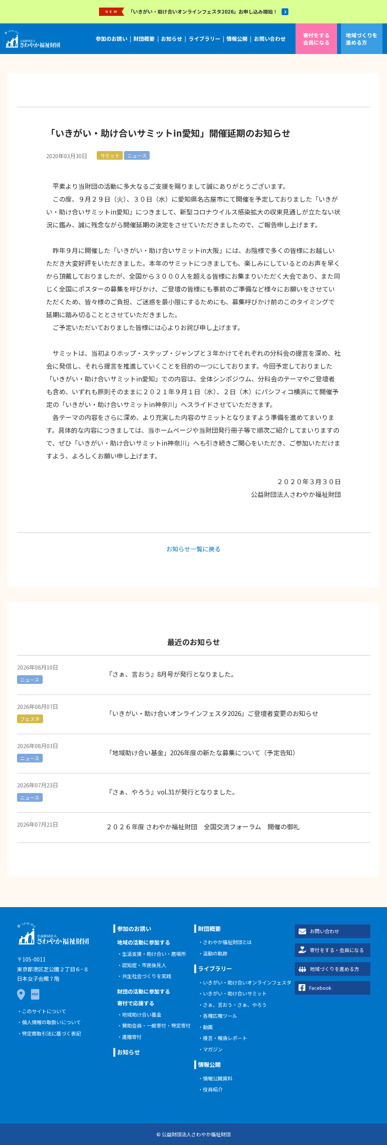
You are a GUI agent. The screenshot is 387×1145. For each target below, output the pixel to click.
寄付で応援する (135, 1003)
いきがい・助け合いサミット (235, 993)
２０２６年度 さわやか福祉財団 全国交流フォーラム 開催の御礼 (203, 826)
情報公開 (237, 38)
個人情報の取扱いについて (51, 1022)
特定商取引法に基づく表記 (51, 1033)
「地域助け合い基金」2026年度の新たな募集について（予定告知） (202, 752)
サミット (110, 155)
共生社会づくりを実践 (146, 976)
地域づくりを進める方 (362, 38)
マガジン (213, 1049)
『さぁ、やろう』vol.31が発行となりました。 (172, 791)
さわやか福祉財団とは (227, 942)
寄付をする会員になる (316, 38)
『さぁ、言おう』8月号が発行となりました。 (171, 674)
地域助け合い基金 (141, 1014)
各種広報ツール (220, 1015)
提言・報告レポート (225, 1038)
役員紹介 (213, 1089)
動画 (208, 1027)
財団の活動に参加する (143, 991)
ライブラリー (204, 38)
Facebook (320, 987)
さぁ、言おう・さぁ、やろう (235, 1004)
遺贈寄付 (132, 1036)
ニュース (137, 155)
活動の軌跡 (215, 953)
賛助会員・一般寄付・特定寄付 (156, 1025)
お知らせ (171, 38)
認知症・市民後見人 (144, 965)
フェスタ (30, 718)
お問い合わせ (270, 38)
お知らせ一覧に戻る (193, 548)
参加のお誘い (111, 38)
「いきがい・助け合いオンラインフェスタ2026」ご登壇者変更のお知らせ (212, 713)
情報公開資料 (217, 1078)
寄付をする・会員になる (337, 950)
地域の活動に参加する (143, 942)
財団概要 (144, 38)
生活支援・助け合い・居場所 (154, 953)
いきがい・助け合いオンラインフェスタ (247, 982)
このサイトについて (44, 1011)
